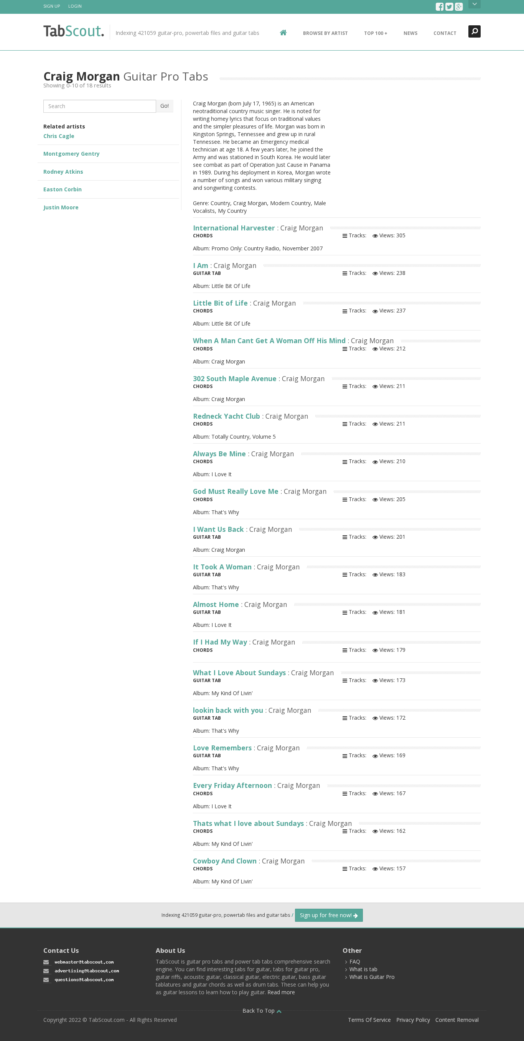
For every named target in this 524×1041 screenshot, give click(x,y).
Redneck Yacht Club (227, 416)
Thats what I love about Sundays (249, 823)
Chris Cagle (58, 136)
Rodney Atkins (63, 171)
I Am (201, 265)
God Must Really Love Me (236, 491)
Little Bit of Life (221, 303)
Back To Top (259, 1010)
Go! (164, 105)
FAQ (354, 961)
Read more (281, 992)
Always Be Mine (220, 453)
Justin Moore (61, 207)
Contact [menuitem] (444, 33)
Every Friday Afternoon (233, 785)
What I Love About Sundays (240, 672)
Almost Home (217, 604)
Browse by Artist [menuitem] (325, 33)
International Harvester (235, 227)
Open (474, 4)
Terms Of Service (369, 1019)
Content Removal (457, 1019)
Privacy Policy (413, 1019)
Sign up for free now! (326, 915)
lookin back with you (229, 710)
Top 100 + (375, 33)
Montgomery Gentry (71, 153)
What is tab (363, 969)
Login (75, 6)
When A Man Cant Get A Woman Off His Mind (270, 340)
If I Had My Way (221, 641)
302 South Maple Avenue (235, 378)
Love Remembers (223, 747)
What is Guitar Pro (372, 976)
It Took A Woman (223, 566)
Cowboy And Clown (226, 860)
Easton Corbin (62, 189)
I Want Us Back (219, 529)
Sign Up (51, 6)
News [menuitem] (410, 33)
